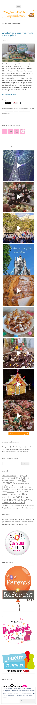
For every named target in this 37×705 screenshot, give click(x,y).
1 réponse (5, 40)
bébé (26, 478)
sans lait (7, 502)
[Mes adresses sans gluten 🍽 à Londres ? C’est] (18, 259)
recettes (22, 494)
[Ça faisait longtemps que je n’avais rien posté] (18, 165)
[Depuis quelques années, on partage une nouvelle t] (18, 384)
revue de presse (9, 497)
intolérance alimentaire (13, 487)
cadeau (7, 111)
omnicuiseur (10, 492)
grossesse (19, 483)
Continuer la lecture (9, 94)
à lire (24, 507)
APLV (25, 476)
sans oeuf (19, 502)
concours (18, 480)
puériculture (7, 494)
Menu (18, 6)
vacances (30, 505)
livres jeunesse (13, 489)
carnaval (11, 481)
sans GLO (22, 497)
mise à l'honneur (23, 489)
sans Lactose (25, 499)
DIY (24, 480)
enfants (7, 483)
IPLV (27, 487)
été (33, 508)
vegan (5, 507)
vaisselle (27, 111)
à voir (29, 508)
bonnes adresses (8, 478)
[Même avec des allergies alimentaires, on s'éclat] (18, 353)
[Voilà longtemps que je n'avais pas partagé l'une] (18, 290)
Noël (4, 491)
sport (20, 505)
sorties (16, 505)
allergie (19, 475)
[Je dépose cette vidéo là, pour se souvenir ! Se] (18, 228)
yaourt (19, 508)
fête (14, 483)
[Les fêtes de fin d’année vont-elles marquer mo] (18, 415)
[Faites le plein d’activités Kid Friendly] (18, 610)
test (24, 505)
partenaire (22, 111)
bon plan (19, 477)
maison (16, 111)
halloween (25, 483)
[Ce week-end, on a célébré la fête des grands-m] (18, 322)
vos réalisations (12, 508)
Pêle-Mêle (24, 108)
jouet (4, 489)
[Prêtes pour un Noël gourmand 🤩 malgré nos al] (18, 197)
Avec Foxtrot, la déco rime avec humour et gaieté (18, 34)
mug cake (31, 489)
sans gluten (10, 499)
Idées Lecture (8, 485)
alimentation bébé (9, 476)
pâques (14, 494)
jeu (30, 487)
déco (11, 111)
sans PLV (7, 505)
